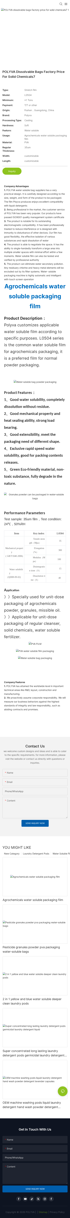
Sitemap (43, 1212)
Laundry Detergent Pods (36, 853)
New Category (12, 853)
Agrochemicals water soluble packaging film (33, 900)
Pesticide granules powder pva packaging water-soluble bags (31, 949)
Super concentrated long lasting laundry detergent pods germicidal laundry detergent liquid (33, 1053)
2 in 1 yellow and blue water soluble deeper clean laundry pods (32, 1001)
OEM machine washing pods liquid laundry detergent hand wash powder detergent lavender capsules (32, 1105)
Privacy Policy (57, 1212)
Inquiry (12, 171)
